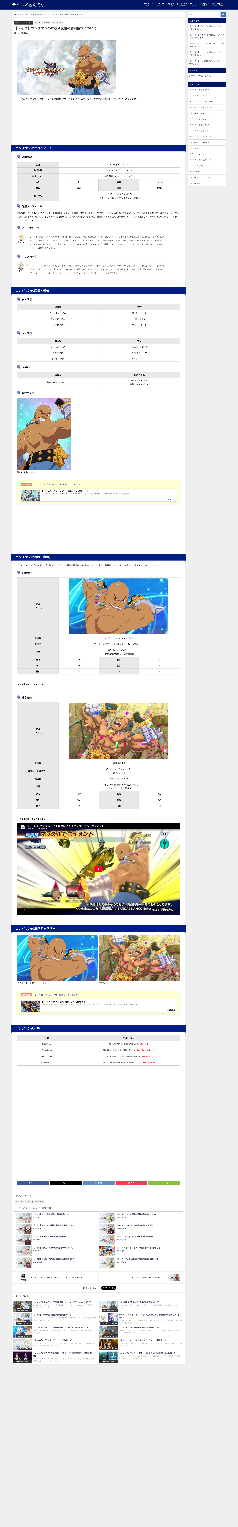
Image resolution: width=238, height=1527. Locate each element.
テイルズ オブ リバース (198, 148)
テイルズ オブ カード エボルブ (201, 107)
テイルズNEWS (195, 171)
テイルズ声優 (194, 183)
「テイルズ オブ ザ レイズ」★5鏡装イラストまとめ (56, 484)
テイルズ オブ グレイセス (199, 125)
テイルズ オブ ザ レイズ (23, 22)
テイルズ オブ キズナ (197, 113)
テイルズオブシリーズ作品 (199, 177)
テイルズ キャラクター (198, 166)
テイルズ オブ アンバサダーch (201, 101)
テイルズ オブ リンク (197, 154)
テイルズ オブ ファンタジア (200, 136)
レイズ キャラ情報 (43, 22)
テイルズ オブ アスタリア (199, 90)
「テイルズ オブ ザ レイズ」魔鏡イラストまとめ (55, 995)
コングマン (59, 22)
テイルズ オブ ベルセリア (199, 142)
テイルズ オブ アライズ (198, 96)
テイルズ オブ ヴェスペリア (200, 160)
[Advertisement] (57, 121)
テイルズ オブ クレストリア (200, 119)
